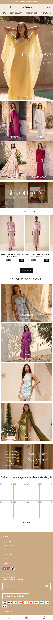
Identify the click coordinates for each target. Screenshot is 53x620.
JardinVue (10, 611)
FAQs (4, 550)
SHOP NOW (26, 318)
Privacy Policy (7, 554)
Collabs (5, 558)
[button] (4, 7)
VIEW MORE (26, 271)
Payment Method (8, 545)
